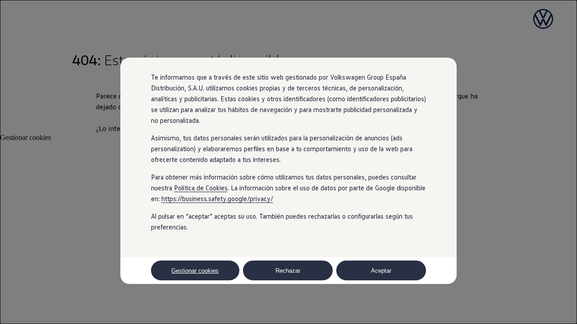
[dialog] (288, 162)
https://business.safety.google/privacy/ (217, 198)
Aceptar (381, 270)
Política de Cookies (201, 188)
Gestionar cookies (195, 270)
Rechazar (287, 270)
